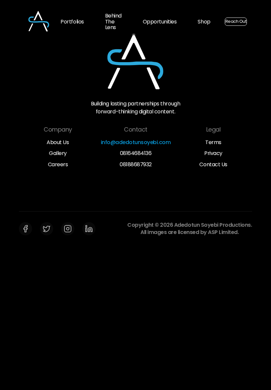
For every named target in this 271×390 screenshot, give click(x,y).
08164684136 (136, 153)
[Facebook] (25, 228)
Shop (204, 21)
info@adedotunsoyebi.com (136, 142)
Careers (58, 165)
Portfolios (72, 21)
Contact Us (213, 165)
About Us (58, 142)
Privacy (213, 153)
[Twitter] (46, 228)
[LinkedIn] (89, 228)
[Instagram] (67, 228)
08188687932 (136, 165)
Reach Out (236, 21)
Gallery (58, 153)
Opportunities (160, 21)
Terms (213, 142)
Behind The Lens (113, 21)
